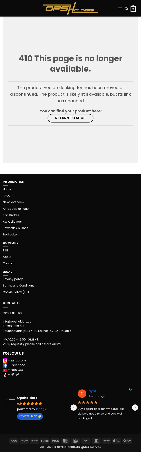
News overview (13, 202)
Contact (9, 263)
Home (7, 189)
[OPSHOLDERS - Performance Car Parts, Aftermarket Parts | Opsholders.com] (70, 8)
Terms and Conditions (18, 285)
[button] (120, 8)
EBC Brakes (11, 215)
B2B (5, 250)
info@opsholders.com (18, 321)
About (7, 257)
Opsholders (27, 397)
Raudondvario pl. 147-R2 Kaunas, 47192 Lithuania (37, 331)
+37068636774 (14, 326)
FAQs (6, 196)
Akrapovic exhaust (16, 209)
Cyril (92, 391)
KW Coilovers (12, 221)
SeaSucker (10, 234)
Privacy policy (13, 279)
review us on (28, 416)
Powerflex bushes (15, 228)
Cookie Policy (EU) (16, 292)
